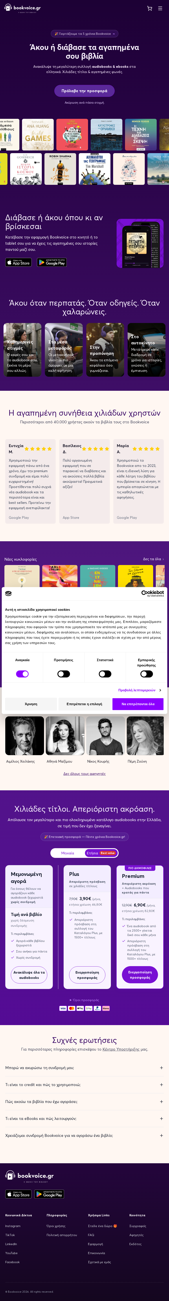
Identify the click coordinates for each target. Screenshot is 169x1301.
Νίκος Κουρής (98, 761)
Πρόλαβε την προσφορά (84, 90)
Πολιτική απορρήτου (62, 1235)
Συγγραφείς (137, 1226)
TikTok (10, 1235)
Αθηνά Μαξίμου (59, 761)
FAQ (91, 1235)
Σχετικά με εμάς (99, 1262)
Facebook (12, 1262)
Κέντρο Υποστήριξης (121, 1049)
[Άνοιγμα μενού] (160, 8)
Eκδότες (135, 1244)
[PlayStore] (52, 262)
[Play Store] (49, 1194)
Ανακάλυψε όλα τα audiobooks (29, 975)
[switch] (63, 673)
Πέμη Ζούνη (137, 761)
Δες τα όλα (152, 559)
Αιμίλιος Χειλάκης (20, 761)
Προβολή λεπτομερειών (137, 690)
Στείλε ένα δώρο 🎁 (102, 1226)
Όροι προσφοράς (86, 1000)
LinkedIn (11, 1244)
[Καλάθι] (149, 8)
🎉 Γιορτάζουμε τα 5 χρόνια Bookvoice (85, 34)
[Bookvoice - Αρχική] (22, 8)
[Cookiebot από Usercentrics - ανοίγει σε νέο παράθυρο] (144, 593)
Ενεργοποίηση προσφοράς (87, 975)
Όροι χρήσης (56, 1226)
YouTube (11, 1253)
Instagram (12, 1226)
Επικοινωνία (96, 1253)
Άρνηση (31, 704)
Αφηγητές (136, 1235)
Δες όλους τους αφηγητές (84, 773)
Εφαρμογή (95, 1244)
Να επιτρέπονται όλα (138, 704)
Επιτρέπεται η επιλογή (84, 704)
